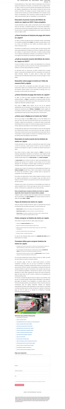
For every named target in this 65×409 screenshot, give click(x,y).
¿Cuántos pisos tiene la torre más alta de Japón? (26, 343)
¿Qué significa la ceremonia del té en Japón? (25, 328)
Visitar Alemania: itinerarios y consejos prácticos (30, 400)
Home (18, 0)
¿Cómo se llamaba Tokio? (21, 319)
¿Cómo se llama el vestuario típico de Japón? (25, 345)
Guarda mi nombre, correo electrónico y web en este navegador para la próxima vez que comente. (30, 381)
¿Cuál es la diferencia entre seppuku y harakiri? (26, 349)
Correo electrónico (19, 370)
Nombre (16, 365)
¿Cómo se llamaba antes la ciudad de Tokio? (25, 330)
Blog (30, 0)
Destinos (41, 0)
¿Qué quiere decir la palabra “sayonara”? (24, 334)
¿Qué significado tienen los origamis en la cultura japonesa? (28, 321)
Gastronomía (46, 1)
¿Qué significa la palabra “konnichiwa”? (24, 347)
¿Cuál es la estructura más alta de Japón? (24, 332)
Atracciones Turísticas (24, 0)
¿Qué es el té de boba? (21, 336)
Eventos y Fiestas (47, 0)
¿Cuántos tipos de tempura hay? (23, 338)
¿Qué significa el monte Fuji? (22, 317)
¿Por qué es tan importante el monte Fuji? (24, 326)
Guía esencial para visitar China (31, 399)
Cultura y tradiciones (35, 0)
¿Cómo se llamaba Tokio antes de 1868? (24, 323)
